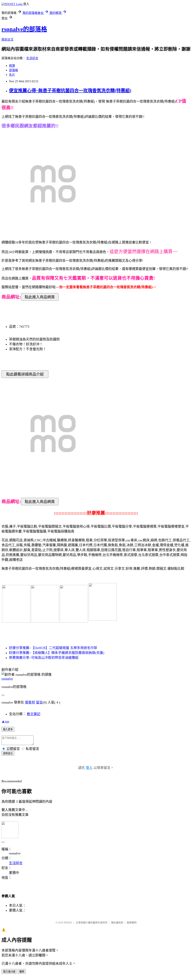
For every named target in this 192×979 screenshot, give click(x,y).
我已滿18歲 (9, 971)
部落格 (13, 70)
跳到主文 (8, 39)
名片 (12, 74)
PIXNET (68, 922)
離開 (21, 971)
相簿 (12, 65)
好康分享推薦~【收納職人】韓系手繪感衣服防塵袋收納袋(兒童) (56, 653)
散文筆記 (33, 714)
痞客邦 (30, 702)
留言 (39, 702)
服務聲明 (131, 922)
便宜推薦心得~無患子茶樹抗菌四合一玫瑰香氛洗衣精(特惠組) (70, 90)
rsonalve (7, 678)
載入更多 (8, 729)
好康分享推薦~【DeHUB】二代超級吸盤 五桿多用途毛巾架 (53, 648)
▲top (5, 721)
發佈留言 (8, 753)
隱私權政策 (117, 922)
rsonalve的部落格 (24, 29)
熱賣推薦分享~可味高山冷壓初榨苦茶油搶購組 (43, 658)
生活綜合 (32, 58)
